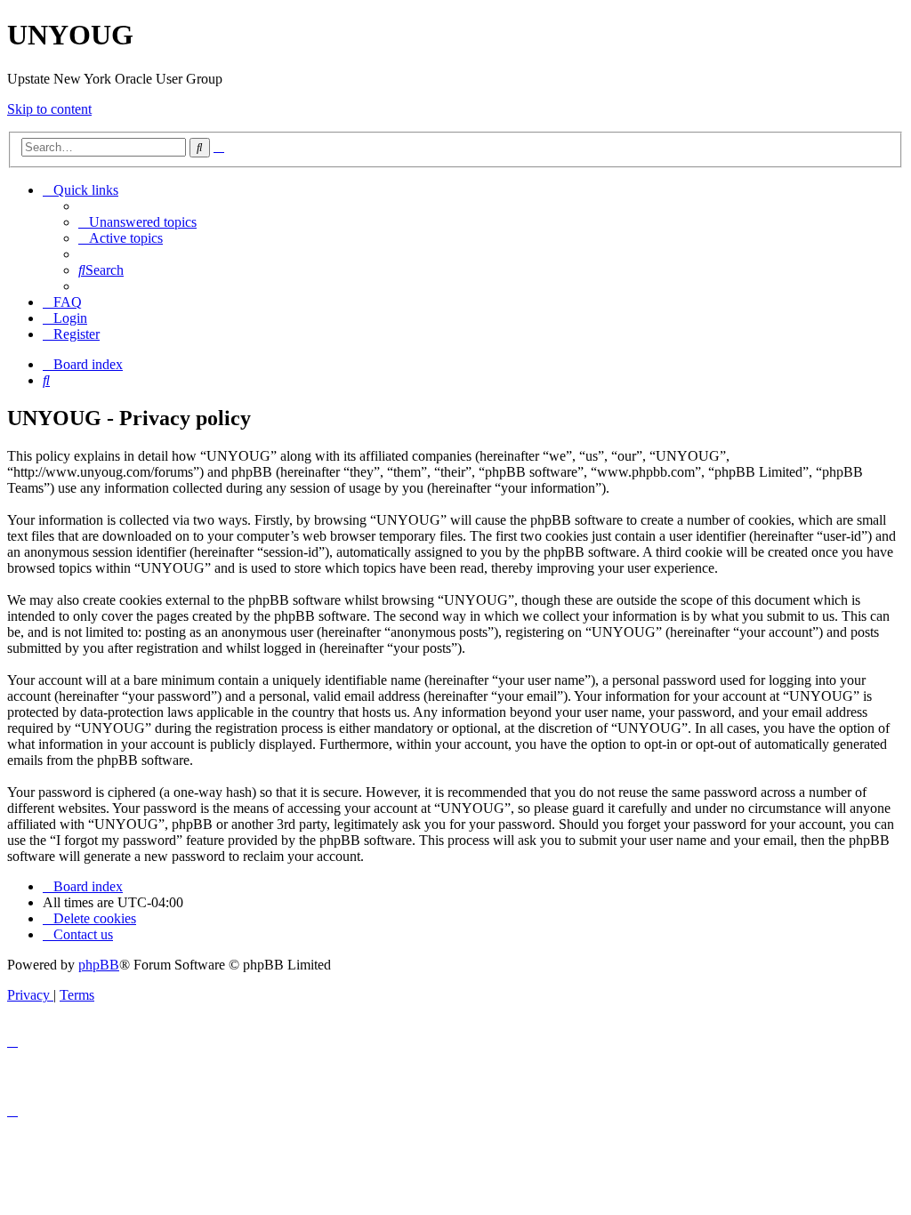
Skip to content (49, 109)
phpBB (98, 964)
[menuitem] (137, 221)
